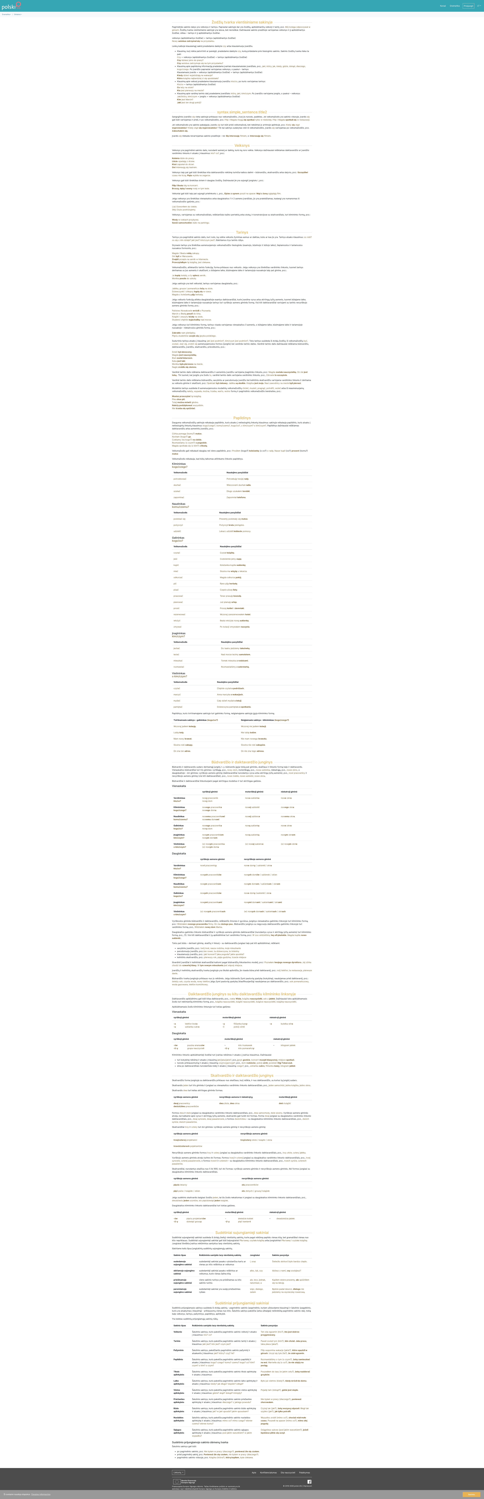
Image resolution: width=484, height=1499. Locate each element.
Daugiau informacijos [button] (40, 1494)
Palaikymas (304, 1472)
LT (478, 6)
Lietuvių (178, 1472)
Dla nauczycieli (288, 1472)
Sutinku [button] (471, 1494)
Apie (254, 1472)
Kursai (443, 6)
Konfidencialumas (268, 1472)
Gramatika (455, 6)
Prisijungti (468, 6)
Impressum (308, 1486)
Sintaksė (17, 14)
